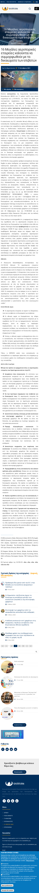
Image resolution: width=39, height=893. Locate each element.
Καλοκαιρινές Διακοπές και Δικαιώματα (26, 677)
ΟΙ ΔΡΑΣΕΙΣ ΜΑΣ (22, 43)
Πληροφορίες (30, 860)
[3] (5, 173)
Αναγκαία (5, 863)
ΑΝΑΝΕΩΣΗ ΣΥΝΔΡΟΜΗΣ (24, 2)
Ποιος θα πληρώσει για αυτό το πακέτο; (26, 708)
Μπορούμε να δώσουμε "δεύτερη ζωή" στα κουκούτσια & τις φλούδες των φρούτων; (25, 694)
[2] (33, 103)
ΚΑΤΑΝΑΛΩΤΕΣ (8, 821)
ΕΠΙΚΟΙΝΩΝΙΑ (8, 827)
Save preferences (7, 885)
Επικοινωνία (18, 772)
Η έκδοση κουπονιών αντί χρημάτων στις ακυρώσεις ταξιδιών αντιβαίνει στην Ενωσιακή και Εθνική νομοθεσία (20, 623)
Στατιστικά (5, 874)
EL (34, 2)
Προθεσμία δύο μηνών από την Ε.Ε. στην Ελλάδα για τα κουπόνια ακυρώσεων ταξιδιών (20, 585)
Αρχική (13, 43)
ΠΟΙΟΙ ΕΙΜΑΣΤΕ (8, 815)
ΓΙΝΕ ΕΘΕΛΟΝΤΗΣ (11, 2)
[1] (29, 96)
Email (4, 850)
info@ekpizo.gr (33, 355)
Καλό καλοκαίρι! (19, 661)
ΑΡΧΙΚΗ (6, 812)
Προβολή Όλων (18, 725)
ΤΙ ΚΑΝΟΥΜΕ (7, 818)
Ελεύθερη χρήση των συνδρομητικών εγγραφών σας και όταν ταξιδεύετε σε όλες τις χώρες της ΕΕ (19, 635)
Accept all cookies (7, 890)
